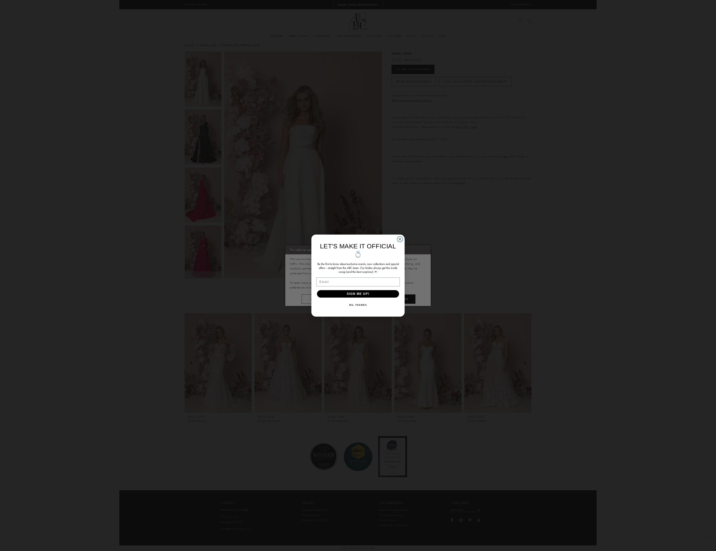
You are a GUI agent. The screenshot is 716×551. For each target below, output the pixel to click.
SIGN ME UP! (358, 293)
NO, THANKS (358, 305)
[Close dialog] (400, 239)
